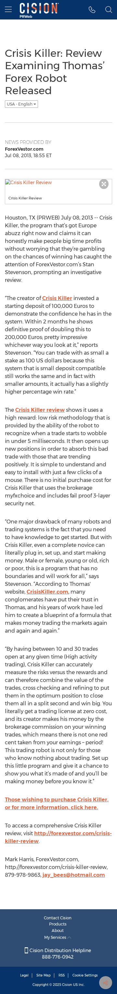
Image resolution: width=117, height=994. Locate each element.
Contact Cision (58, 917)
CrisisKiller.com (47, 592)
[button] (92, 9)
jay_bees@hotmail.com (74, 875)
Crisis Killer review (40, 410)
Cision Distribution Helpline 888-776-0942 (59, 954)
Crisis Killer (57, 298)
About (58, 930)
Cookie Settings (85, 975)
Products (58, 924)
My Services (55, 937)
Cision (67, 985)
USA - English (20, 104)
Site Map (43, 975)
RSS (61, 975)
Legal (24, 975)
